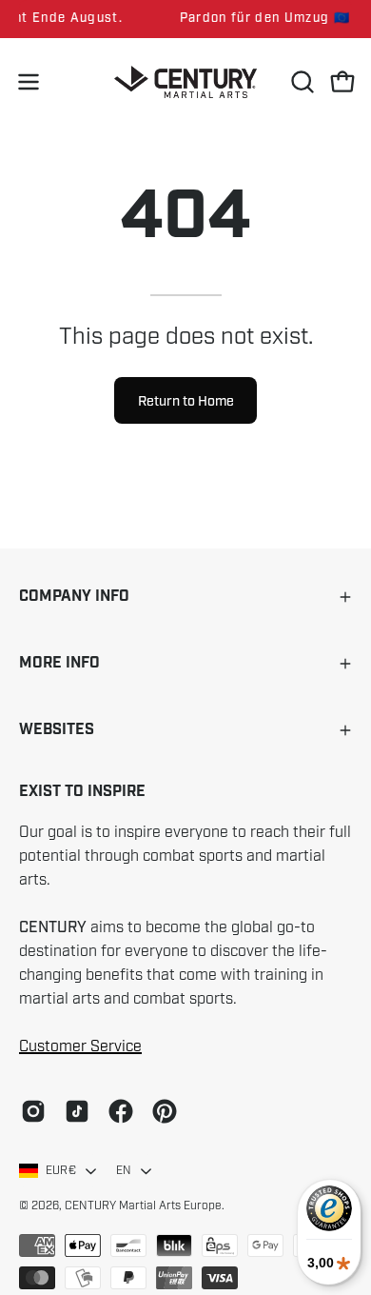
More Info (59, 663)
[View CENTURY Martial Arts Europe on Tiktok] (77, 1111)
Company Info (74, 597)
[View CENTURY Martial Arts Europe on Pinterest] (164, 1111)
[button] (300, 82)
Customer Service (80, 1046)
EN (123, 1170)
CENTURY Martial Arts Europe (143, 1205)
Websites (56, 730)
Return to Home (186, 400)
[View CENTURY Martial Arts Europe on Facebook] (121, 1111)
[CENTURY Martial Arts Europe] (185, 82)
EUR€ (61, 1170)
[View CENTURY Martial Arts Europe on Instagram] (33, 1111)
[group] (185, 19)
